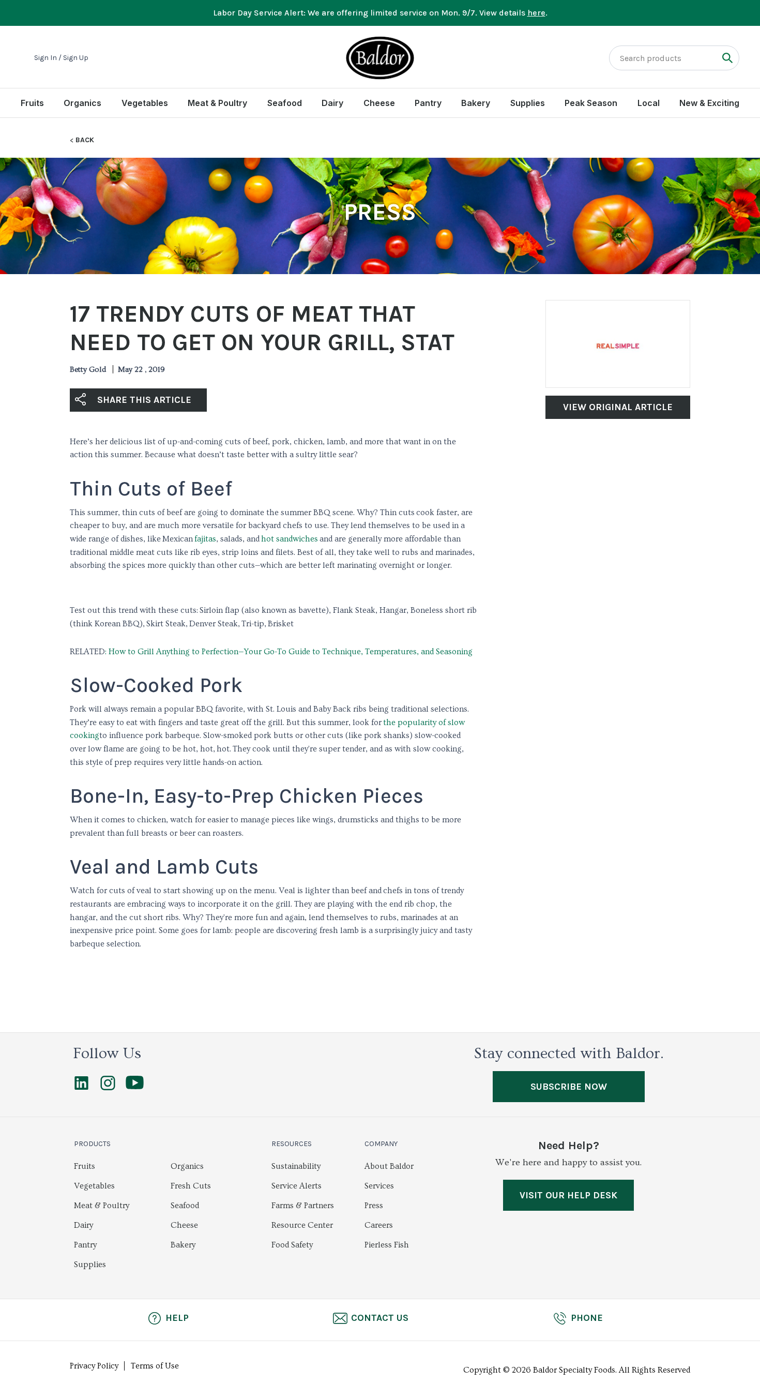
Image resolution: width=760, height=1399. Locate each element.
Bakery (475, 103)
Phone (587, 1317)
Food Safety (292, 1245)
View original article (618, 407)
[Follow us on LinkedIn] (81, 1087)
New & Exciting (709, 103)
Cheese (379, 103)
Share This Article (144, 399)
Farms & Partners (302, 1205)
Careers (378, 1225)
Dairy (332, 103)
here (536, 13)
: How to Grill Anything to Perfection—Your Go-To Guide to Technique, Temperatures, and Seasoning (289, 651)
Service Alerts (296, 1186)
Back (84, 140)
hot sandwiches (289, 539)
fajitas (205, 539)
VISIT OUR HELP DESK (568, 1195)
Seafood (284, 103)
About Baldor (389, 1166)
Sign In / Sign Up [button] (61, 58)
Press (373, 1205)
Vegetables (144, 103)
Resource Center (302, 1225)
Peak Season (591, 103)
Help (177, 1317)
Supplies (527, 103)
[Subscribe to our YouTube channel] (135, 1086)
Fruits (32, 103)
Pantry (428, 103)
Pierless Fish (386, 1245)
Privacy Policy (94, 1366)
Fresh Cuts (191, 1186)
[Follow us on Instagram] (107, 1087)
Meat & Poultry (217, 103)
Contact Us (379, 1317)
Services (379, 1186)
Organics (82, 103)
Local (648, 103)
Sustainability (296, 1166)
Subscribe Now (568, 1086)
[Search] (727, 58)
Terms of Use (155, 1366)
